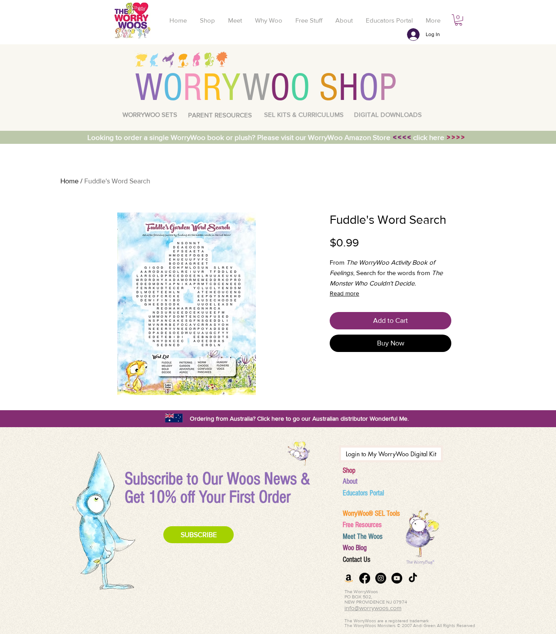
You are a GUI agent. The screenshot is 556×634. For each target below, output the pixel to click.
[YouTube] (396, 578)
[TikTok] (412, 578)
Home (69, 181)
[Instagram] (380, 578)
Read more (344, 293)
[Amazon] (348, 578)
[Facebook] (364, 578)
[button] (458, 20)
